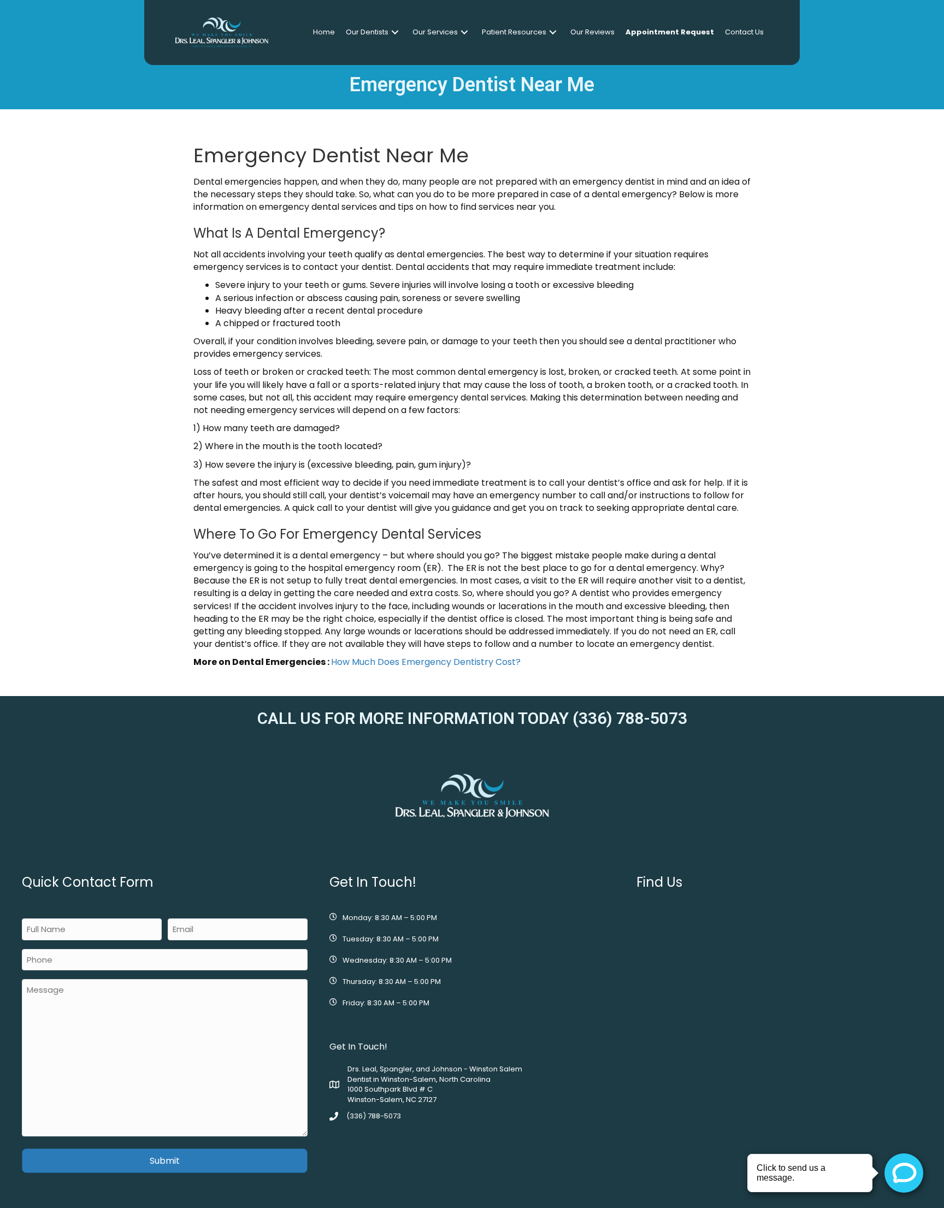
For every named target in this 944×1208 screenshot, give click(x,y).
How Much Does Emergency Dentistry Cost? (426, 662)
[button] (395, 32)
